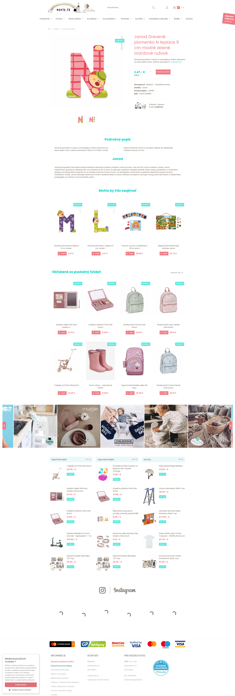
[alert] (20, 674)
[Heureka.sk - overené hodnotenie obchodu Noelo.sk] (161, 675)
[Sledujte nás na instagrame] (117, 598)
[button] (21, 690)
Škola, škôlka (75, 18)
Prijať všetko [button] (20, 685)
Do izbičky (92, 18)
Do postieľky (109, 18)
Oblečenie (45, 18)
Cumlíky (139, 18)
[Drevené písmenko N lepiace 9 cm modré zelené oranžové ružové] (87, 71)
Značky (189, 18)
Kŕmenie (125, 18)
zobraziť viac (176, 62)
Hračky (59, 18)
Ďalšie (177, 18)
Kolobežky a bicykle (158, 18)
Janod (144, 88)
